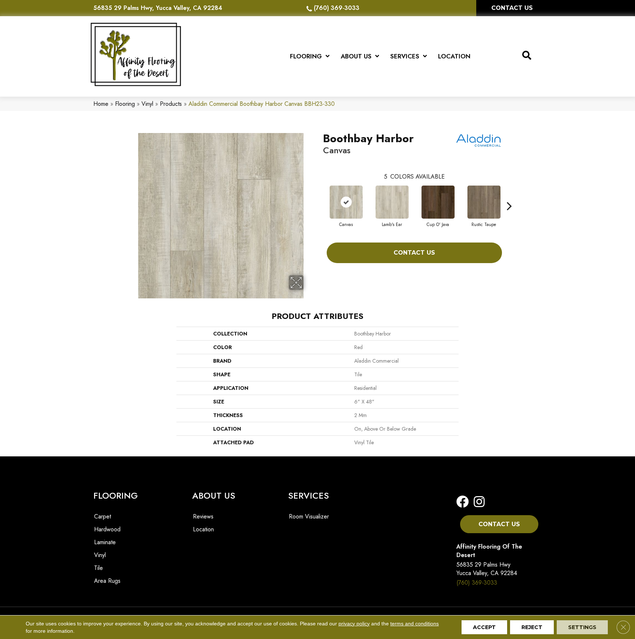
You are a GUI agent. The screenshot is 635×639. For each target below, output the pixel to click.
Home (100, 104)
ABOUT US (213, 495)
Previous (319, 194)
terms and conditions (414, 624)
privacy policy (354, 624)
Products (171, 104)
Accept (484, 627)
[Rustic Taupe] (484, 202)
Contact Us (414, 252)
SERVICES (308, 495)
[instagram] (477, 502)
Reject (531, 627)
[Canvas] (346, 202)
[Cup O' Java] (438, 202)
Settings (582, 627)
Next (509, 194)
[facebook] (462, 502)
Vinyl (147, 104)
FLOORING (115, 495)
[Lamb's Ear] (392, 202)
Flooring (125, 104)
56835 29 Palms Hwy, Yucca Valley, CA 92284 (157, 8)
